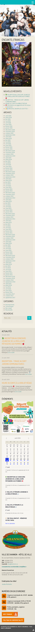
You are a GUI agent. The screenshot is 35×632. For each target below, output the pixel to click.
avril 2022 (8, 207)
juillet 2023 (8, 180)
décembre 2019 (10, 255)
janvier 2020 (8, 254)
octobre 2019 (9, 259)
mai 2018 (8, 287)
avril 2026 (8, 123)
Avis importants (9, 305)
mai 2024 (8, 163)
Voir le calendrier (10, 523)
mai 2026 (8, 121)
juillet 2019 (8, 264)
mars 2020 (8, 250)
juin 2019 (7, 266)
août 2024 (8, 158)
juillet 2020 (8, 243)
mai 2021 (8, 226)
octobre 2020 (9, 238)
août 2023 (8, 179)
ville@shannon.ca (12, 564)
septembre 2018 (10, 282)
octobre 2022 (9, 196)
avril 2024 (8, 165)
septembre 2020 (10, 240)
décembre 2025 (10, 130)
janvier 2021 (8, 233)
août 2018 (8, 283)
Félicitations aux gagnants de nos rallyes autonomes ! (18, 106)
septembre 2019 (10, 261)
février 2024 (8, 168)
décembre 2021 (10, 214)
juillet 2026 (8, 117)
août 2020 (8, 241)
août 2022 (8, 199)
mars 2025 (8, 145)
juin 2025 (7, 140)
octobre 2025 (9, 133)
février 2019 (8, 273)
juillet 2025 (8, 138)
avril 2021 (8, 227)
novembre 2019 (10, 257)
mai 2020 (8, 247)
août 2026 (8, 116)
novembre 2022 (10, 194)
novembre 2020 (10, 236)
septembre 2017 (10, 297)
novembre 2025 (10, 131)
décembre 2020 (10, 234)
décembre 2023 (10, 172)
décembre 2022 (10, 192)
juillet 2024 (8, 159)
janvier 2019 (8, 275)
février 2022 (8, 210)
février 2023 (8, 189)
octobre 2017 (9, 296)
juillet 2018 (8, 285)
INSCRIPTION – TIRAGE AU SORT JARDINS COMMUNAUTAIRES (17, 100)
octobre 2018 (9, 280)
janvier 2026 (8, 128)
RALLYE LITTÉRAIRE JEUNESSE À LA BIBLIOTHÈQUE (16, 493)
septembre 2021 (10, 219)
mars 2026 (8, 124)
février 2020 (8, 252)
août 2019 (8, 262)
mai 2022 (8, 205)
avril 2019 (8, 269)
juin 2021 (7, 224)
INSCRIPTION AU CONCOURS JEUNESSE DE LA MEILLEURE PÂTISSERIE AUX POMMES (17, 95)
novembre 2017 (10, 294)
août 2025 (8, 137)
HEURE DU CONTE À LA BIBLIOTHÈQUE (16, 103)
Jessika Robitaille (7, 584)
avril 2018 (8, 289)
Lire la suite (11, 352)
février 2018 (8, 292)
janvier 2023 (8, 191)
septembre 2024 (10, 156)
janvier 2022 (8, 212)
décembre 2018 (10, 276)
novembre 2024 (10, 152)
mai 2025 (8, 142)
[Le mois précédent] (29, 438)
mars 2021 (8, 229)
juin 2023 (7, 182)
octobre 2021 (9, 217)
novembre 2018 (10, 278)
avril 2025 (8, 144)
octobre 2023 (9, 175)
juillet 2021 (8, 222)
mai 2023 (8, 184)
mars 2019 (8, 271)
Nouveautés (8, 310)
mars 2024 (8, 166)
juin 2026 (7, 119)
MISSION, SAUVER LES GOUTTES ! (18, 108)
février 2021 (8, 231)
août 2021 (8, 220)
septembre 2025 (10, 135)
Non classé (8, 308)
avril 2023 (8, 186)
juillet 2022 (8, 201)
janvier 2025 (8, 149)
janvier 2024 (8, 170)
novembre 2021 (10, 215)
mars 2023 (8, 187)
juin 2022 (7, 203)
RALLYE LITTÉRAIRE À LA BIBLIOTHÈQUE (14, 506)
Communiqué (9, 306)
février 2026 (8, 126)
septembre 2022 (10, 198)
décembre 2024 (10, 151)
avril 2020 (8, 248)
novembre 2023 (10, 173)
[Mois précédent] (6, 438)
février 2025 (8, 147)
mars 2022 (8, 208)
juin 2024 (7, 161)
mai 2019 (8, 268)
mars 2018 (8, 290)
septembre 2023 (10, 177)
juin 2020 (7, 245)
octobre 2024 (9, 154)
